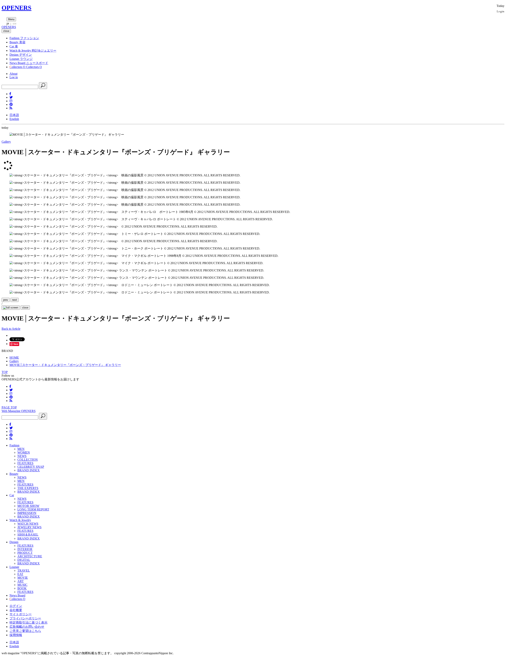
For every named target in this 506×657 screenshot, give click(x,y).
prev (5, 299)
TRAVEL (23, 570)
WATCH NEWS (27, 523)
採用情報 (15, 635)
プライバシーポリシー (25, 618)
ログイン (15, 606)
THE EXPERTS (27, 488)
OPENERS (16, 7)
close (25, 307)
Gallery (6, 141)
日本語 (14, 115)
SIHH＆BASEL (27, 534)
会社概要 (15, 610)
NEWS (21, 456)
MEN (21, 449)
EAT (20, 574)
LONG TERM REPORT (33, 509)
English (14, 119)
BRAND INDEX (28, 470)
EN (14, 23)
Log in (13, 77)
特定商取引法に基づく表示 (28, 622)
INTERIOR (24, 549)
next (14, 299)
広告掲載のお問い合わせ (26, 626)
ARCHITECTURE (29, 556)
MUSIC (22, 584)
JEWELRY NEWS (29, 527)
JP (8, 23)
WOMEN (23, 452)
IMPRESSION (26, 513)
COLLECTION (27, 459)
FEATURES (25, 463)
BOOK (22, 588)
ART (20, 581)
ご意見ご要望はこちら (25, 630)
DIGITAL (23, 560)
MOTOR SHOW (28, 506)
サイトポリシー (20, 614)
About (13, 73)
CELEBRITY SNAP (30, 466)
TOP (5, 372)
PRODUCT (25, 552)
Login (500, 11)
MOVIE (22, 577)
